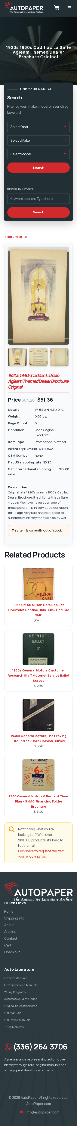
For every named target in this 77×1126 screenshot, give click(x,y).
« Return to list (16, 236)
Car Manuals (12, 1013)
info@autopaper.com (42, 1112)
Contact (10, 938)
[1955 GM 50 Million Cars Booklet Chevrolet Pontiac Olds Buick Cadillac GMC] (38, 584)
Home (8, 911)
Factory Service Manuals (20, 985)
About (9, 924)
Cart (7, 945)
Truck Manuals (14, 1027)
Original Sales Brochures (20, 1006)
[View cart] (56, 7)
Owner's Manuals (15, 978)
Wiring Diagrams (15, 992)
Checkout (12, 952)
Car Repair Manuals (17, 1020)
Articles (10, 931)
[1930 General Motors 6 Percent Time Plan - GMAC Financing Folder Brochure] (38, 775)
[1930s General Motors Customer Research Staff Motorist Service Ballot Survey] (38, 649)
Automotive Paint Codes (20, 999)
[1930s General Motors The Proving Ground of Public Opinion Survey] (38, 715)
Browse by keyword (20, 189)
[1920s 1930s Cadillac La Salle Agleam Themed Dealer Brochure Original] (17, 357)
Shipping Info (14, 918)
